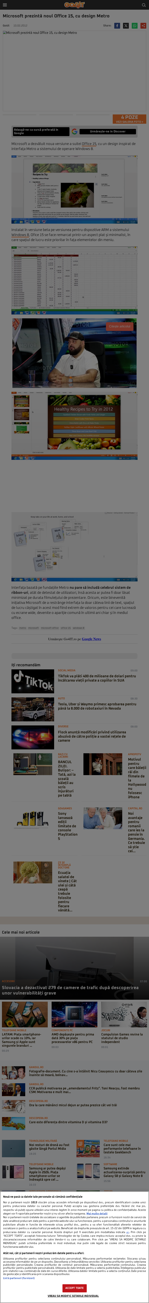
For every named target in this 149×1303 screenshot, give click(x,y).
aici (127, 1232)
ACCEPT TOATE (74, 1288)
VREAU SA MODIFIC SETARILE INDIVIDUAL (73, 1296)
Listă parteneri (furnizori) (19, 1278)
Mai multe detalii (97, 1214)
